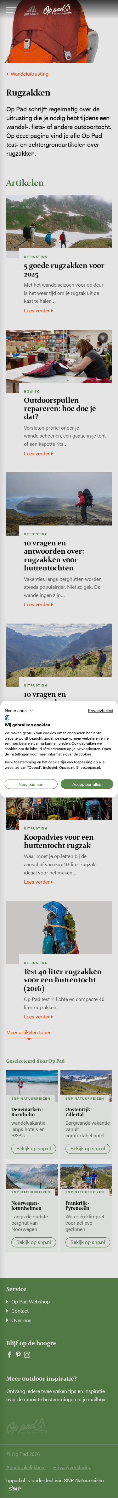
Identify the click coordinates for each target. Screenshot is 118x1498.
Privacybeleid (100, 710)
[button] (19, 710)
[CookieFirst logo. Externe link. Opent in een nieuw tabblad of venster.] (7, 718)
